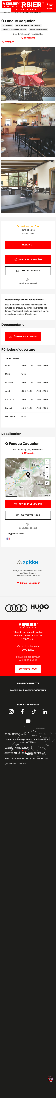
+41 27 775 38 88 (28, 660)
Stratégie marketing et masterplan (26, 758)
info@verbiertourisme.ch (28, 657)
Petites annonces (15, 753)
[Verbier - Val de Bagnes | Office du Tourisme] (28, 6)
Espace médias (36, 753)
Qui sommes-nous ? (15, 764)
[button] (28, 74)
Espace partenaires (17, 748)
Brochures (11, 734)
